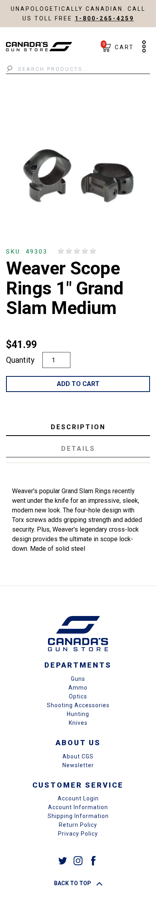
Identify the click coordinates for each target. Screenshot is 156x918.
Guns (78, 679)
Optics (78, 696)
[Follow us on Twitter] (63, 860)
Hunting (78, 714)
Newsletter (78, 765)
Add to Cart (78, 384)
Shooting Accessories (78, 705)
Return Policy (78, 825)
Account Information (78, 807)
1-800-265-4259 (104, 18)
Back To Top (73, 883)
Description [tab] (78, 427)
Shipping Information (78, 816)
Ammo (78, 687)
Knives (78, 723)
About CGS (78, 756)
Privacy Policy (78, 833)
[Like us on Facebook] (93, 860)
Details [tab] (78, 448)
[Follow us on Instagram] (78, 860)
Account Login (78, 798)
